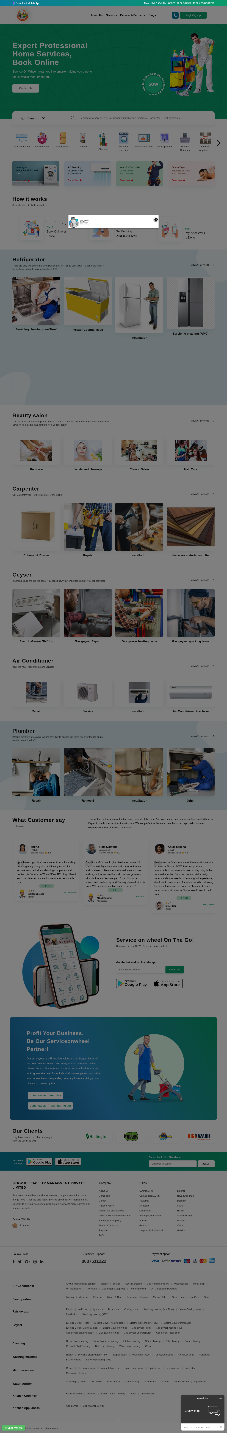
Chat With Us (14, 1427)
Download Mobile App (27, 3)
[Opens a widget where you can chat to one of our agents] (203, 1413)
